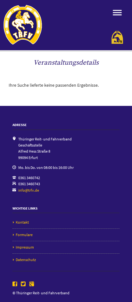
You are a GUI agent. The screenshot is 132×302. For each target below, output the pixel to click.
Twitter (23, 284)
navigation (117, 12)
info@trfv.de (28, 190)
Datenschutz (26, 259)
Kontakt (22, 222)
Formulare (24, 234)
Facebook (15, 284)
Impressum (25, 247)
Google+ (31, 284)
